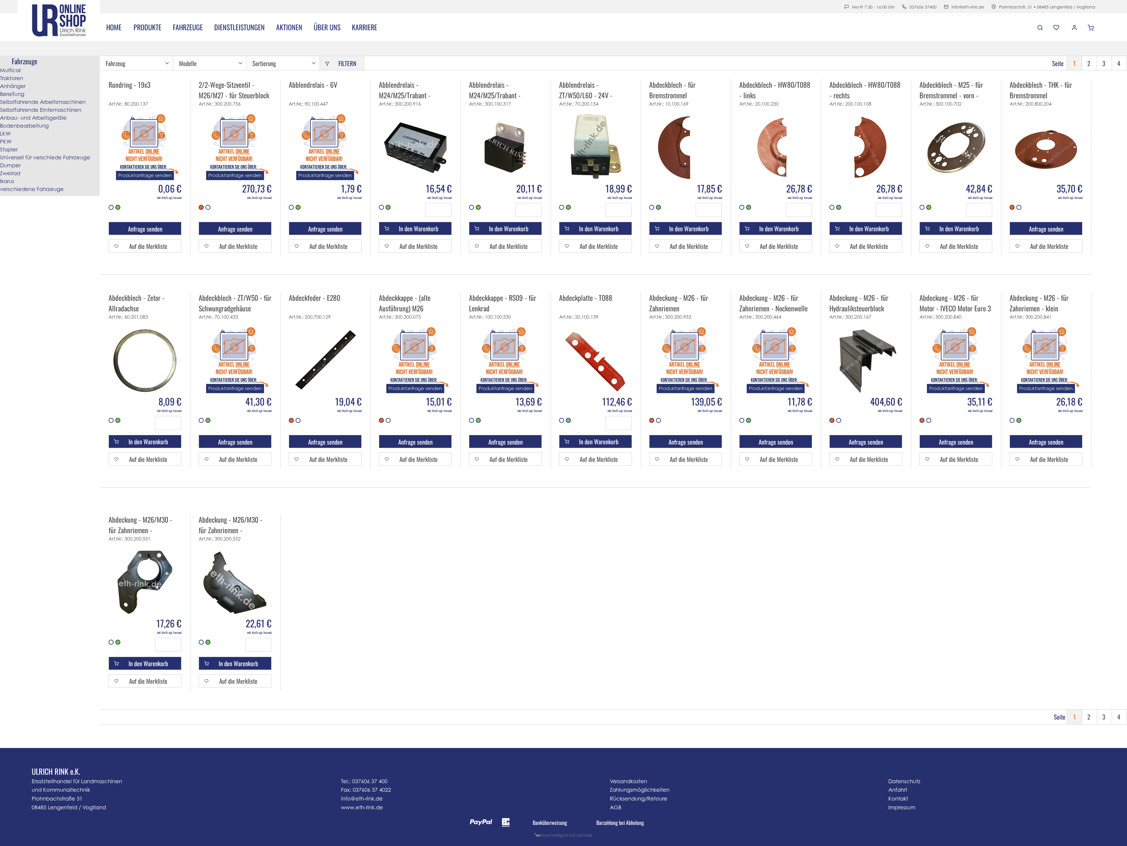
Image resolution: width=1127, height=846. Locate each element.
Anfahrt (897, 790)
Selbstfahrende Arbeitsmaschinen (43, 102)
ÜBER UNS (327, 27)
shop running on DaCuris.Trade (566, 835)
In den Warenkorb (418, 228)
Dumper (10, 165)
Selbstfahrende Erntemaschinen (40, 110)
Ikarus (7, 181)
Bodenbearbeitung (24, 126)
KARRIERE (364, 27)
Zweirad (10, 173)
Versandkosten (628, 781)
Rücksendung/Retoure (638, 799)
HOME (114, 27)
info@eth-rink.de (967, 6)
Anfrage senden (145, 228)
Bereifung (12, 94)
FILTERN (347, 63)
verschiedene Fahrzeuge (32, 189)
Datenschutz (904, 781)
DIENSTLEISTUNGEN (239, 27)
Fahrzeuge (188, 27)
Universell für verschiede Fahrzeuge (45, 157)
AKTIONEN (289, 27)
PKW (5, 142)
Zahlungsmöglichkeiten (639, 790)
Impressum (901, 807)
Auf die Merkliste (148, 246)
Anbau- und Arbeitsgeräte (33, 118)
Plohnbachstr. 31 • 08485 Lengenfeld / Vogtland (1047, 6)
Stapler (9, 149)
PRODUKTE (147, 27)
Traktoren (11, 78)
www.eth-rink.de (362, 807)
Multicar (10, 70)
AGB (615, 807)
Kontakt (898, 799)
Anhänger (13, 86)
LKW (5, 134)
